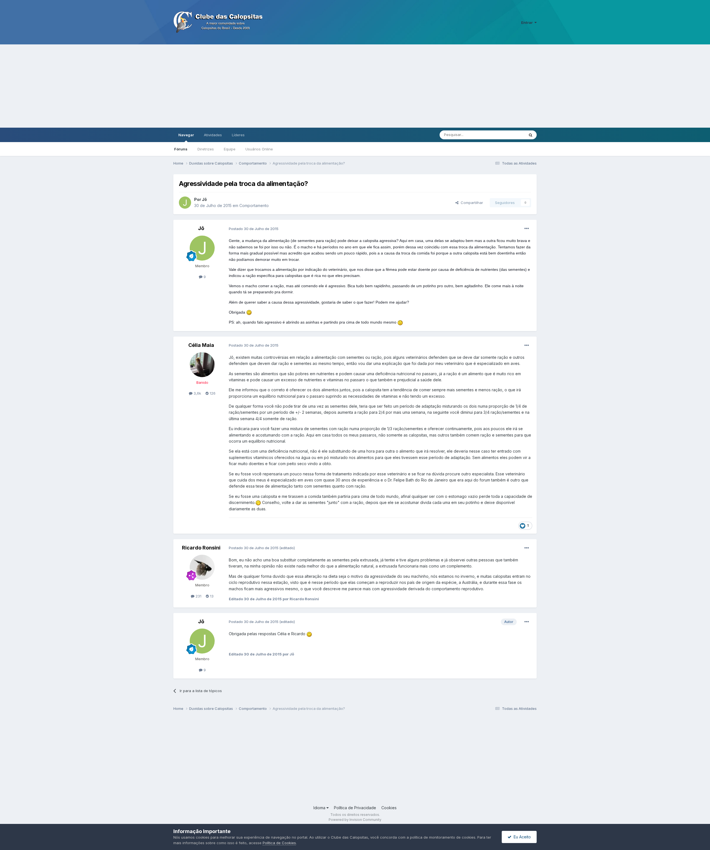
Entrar (527, 22)
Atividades (213, 135)
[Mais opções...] (526, 228)
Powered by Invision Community (355, 820)
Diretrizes (205, 149)
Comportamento (254, 205)
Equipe (229, 149)
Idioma (319, 807)
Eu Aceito (521, 836)
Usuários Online (259, 149)
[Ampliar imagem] (249, 312)
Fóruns (180, 149)
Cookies (389, 807)
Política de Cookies (279, 843)
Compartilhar (470, 202)
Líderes (238, 135)
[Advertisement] (355, 86)
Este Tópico (507, 135)
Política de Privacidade (355, 807)
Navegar (186, 135)
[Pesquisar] (530, 134)
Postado (253, 228)
